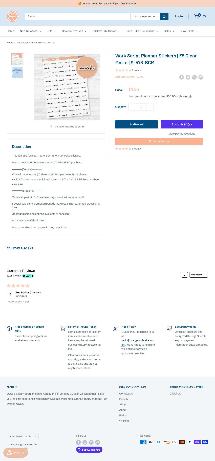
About (122, 409)
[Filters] (184, 275)
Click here (175, 393)
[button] (123, 70)
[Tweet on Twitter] (194, 77)
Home (10, 31)
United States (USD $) (20, 436)
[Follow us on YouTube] (97, 442)
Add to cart (136, 124)
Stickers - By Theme (104, 31)
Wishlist (124, 420)
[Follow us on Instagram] (84, 442)
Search (123, 399)
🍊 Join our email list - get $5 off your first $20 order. (107, 3)
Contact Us (126, 393)
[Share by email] (200, 77)
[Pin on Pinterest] (188, 77)
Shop (122, 404)
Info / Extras (187, 31)
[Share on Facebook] (181, 77)
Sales (167, 31)
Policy (123, 415)
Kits (50, 31)
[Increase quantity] (150, 107)
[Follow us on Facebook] (78, 442)
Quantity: (120, 107)
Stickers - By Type (72, 31)
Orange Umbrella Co (129, 77)
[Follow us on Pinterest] (91, 442)
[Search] (164, 16)
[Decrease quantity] (132, 107)
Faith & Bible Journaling (140, 31)
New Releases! (29, 31)
